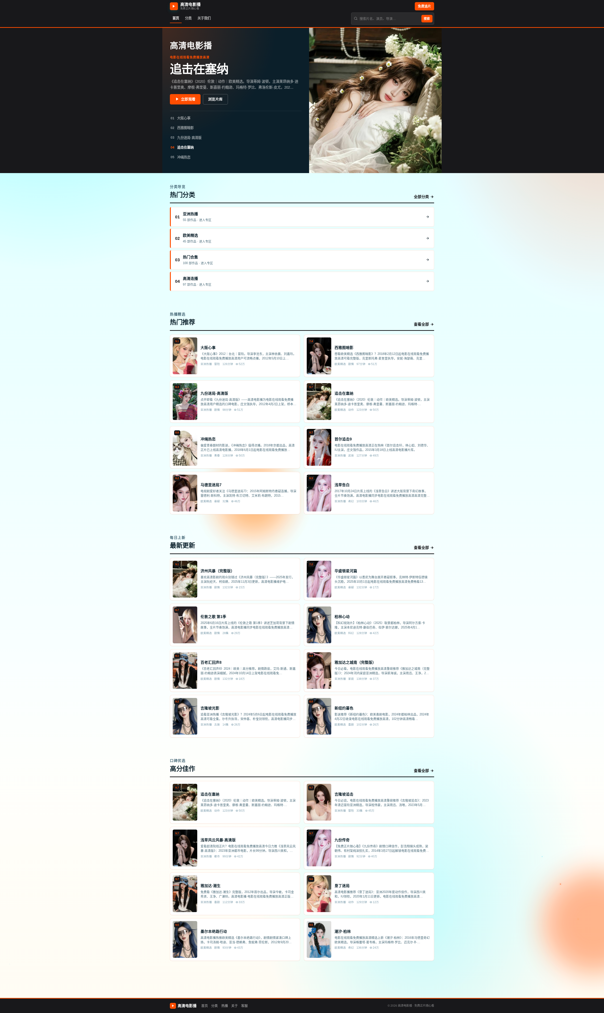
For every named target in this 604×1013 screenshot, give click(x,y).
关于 (234, 1006)
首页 (204, 1006)
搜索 (427, 18)
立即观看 (188, 99)
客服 (244, 1006)
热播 (224, 1006)
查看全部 (421, 324)
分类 (214, 1006)
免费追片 (424, 6)
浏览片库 (215, 99)
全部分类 (421, 197)
